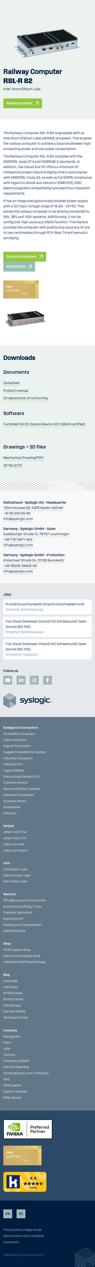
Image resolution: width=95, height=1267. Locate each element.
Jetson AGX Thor (15, 832)
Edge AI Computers (16, 746)
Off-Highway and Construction (24, 900)
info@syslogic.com (18, 519)
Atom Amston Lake (16, 875)
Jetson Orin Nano (15, 850)
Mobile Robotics (14, 931)
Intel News (10, 987)
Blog (6, 974)
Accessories (11, 807)
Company (10, 1030)
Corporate (10, 981)
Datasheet (11, 383)
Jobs (6, 1048)
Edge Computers (15, 739)
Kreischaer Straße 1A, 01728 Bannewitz (33, 560)
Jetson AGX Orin (14, 838)
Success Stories (14, 1011)
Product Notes (13, 999)
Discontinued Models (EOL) (21, 776)
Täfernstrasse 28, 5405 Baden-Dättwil (33, 508)
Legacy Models (13, 770)
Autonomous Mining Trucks (22, 906)
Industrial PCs (13, 764)
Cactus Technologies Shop (21, 956)
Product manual (15, 390)
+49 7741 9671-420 (17, 539)
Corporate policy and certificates (26, 1073)
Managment (11, 1036)
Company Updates (16, 1060)
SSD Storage (12, 1005)
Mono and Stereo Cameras (21, 788)
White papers (12, 1085)
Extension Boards (15, 782)
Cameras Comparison (18, 795)
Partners (9, 1055)
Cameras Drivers (14, 801)
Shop (7, 943)
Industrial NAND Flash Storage (24, 962)
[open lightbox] (47, 42)
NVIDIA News (12, 993)
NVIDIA (8, 826)
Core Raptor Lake (15, 869)
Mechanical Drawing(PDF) (23, 458)
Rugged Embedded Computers (24, 752)
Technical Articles (15, 1017)
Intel (6, 863)
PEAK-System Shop (16, 950)
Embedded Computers (18, 734)
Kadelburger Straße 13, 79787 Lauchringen (36, 534)
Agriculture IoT (13, 918)
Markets (9, 894)
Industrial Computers (18, 758)
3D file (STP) (12, 465)
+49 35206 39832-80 (20, 566)
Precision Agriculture (17, 912)
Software (9, 813)
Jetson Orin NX (13, 844)
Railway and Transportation (22, 925)
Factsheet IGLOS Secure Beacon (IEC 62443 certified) (44, 424)
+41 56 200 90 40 (16, 513)
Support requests (15, 1091)
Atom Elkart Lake (15, 881)
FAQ (6, 1079)
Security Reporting (16, 1067)
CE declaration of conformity (25, 398)
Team (7, 1042)
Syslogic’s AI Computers (20, 727)
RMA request (12, 1097)
